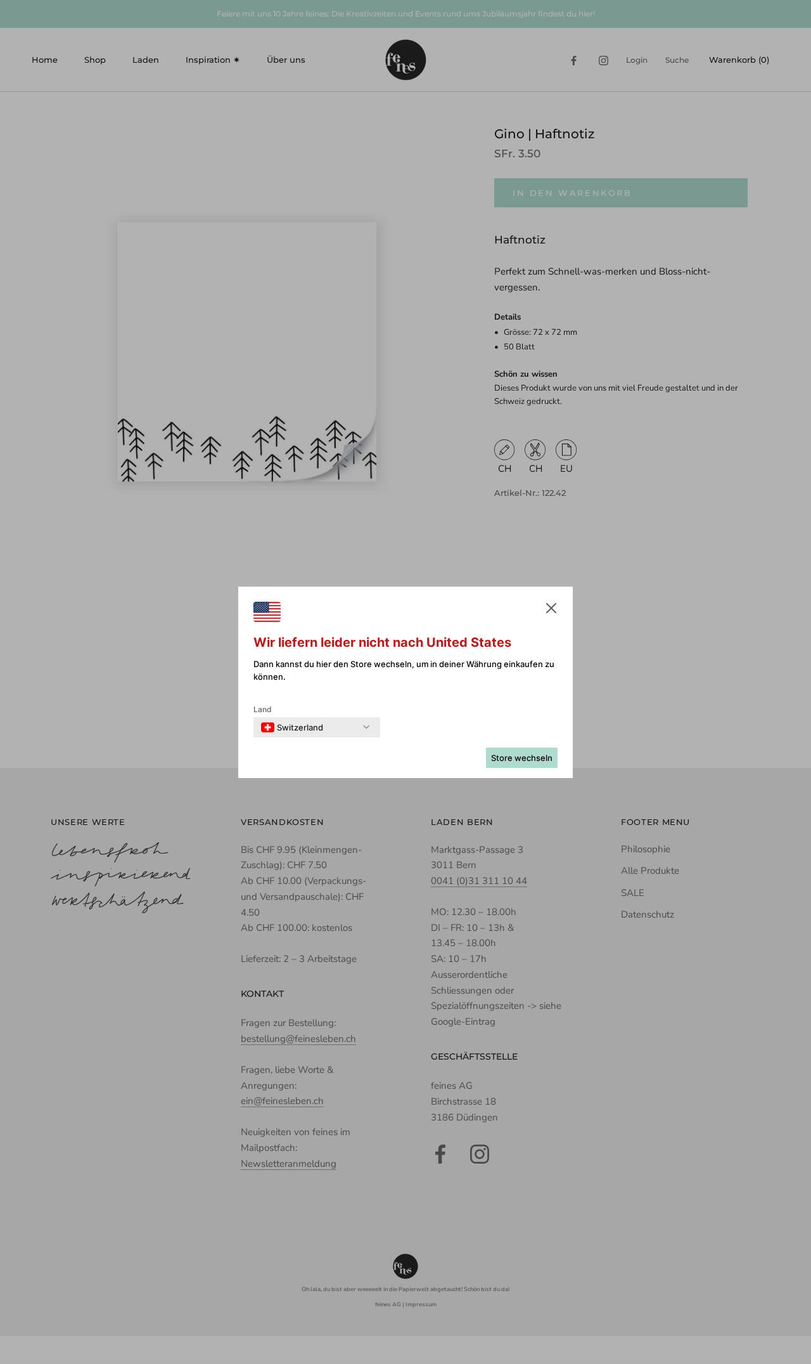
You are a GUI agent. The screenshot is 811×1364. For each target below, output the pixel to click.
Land (262, 709)
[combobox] (292, 727)
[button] (551, 611)
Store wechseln (521, 758)
